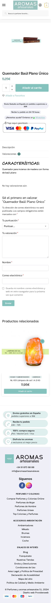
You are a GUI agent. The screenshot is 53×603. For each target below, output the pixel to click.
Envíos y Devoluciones (25, 563)
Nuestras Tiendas (25, 560)
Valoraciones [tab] (11, 154)
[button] (46, 5)
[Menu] (4, 5)
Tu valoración (10, 233)
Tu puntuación (10, 220)
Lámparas (36, 377)
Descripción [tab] (8, 147)
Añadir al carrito (32, 87)
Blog (25, 552)
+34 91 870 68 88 (25, 467)
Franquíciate (25, 556)
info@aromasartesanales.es (25, 471)
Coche (25, 541)
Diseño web (29, 592)
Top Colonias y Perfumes (25, 514)
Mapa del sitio (25, 579)
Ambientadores (25, 525)
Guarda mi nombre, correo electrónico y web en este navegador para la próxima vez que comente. (25, 291)
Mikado (25, 529)
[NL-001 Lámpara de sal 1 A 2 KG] (25, 350)
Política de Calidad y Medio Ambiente (25, 583)
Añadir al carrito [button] (25, 391)
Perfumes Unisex (25, 510)
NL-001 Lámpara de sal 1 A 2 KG (25, 380)
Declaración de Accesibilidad (25, 575)
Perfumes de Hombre (25, 506)
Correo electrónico (13, 275)
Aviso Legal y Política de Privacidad (25, 571)
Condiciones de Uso (25, 567)
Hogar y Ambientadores (19, 377)
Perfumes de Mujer (25, 502)
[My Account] (40, 5)
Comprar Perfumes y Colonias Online (25, 499)
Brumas (25, 533)
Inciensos (25, 537)
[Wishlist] (42, 341)
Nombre (7, 262)
